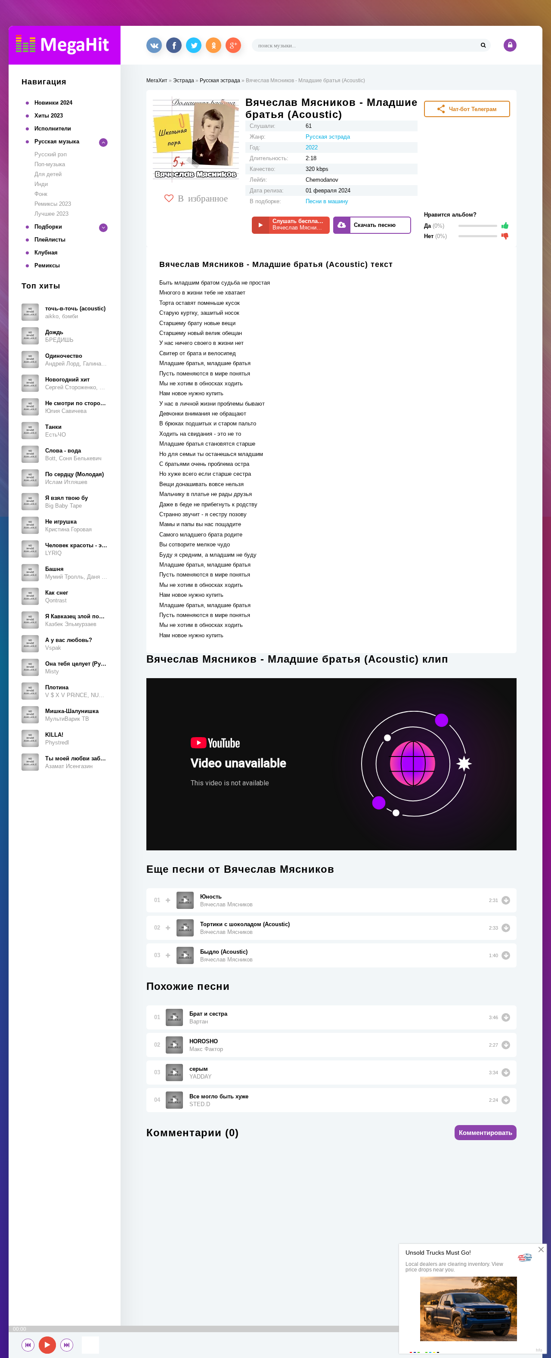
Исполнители (52, 128)
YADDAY (200, 1076)
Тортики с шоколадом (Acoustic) (245, 924)
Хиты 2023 (48, 115)
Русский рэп (50, 154)
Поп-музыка (49, 164)
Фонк (40, 194)
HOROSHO (203, 1041)
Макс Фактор (206, 1049)
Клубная (46, 252)
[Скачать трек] (505, 900)
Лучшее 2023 (51, 214)
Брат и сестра (208, 1014)
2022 (312, 147)
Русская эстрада (220, 81)
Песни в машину (327, 201)
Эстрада (183, 81)
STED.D (199, 1104)
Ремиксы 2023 (52, 204)
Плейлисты (49, 239)
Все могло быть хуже (218, 1096)
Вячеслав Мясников (226, 904)
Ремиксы (47, 265)
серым (198, 1069)
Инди (41, 184)
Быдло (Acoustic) (224, 952)
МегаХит (156, 81)
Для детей (48, 174)
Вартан (198, 1021)
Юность (211, 896)
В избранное (203, 197)
